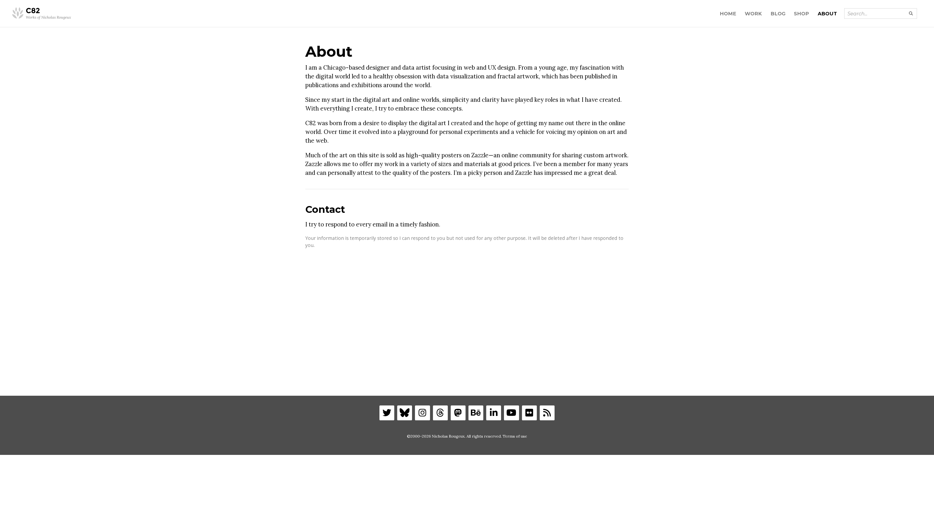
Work (753, 14)
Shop (801, 14)
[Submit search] (911, 13)
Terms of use (515, 436)
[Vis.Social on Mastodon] (458, 412)
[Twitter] (386, 412)
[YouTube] (511, 412)
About (827, 14)
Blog (778, 14)
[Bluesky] (404, 412)
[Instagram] (422, 412)
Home (728, 14)
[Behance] (475, 412)
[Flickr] (529, 412)
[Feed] (547, 412)
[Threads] (440, 412)
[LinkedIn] (493, 412)
